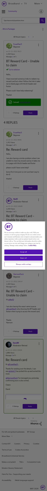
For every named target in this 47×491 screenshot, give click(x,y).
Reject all (23, 258)
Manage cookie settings (23, 264)
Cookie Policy (32, 245)
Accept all (23, 252)
